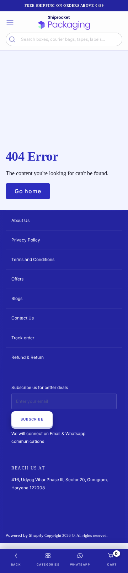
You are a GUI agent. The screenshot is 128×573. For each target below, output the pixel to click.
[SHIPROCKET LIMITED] (64, 23)
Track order (22, 337)
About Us (20, 220)
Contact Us (22, 318)
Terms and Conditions (32, 259)
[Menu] (10, 22)
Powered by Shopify (24, 535)
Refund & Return (27, 357)
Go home (28, 191)
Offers (17, 279)
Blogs (16, 298)
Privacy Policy (25, 240)
